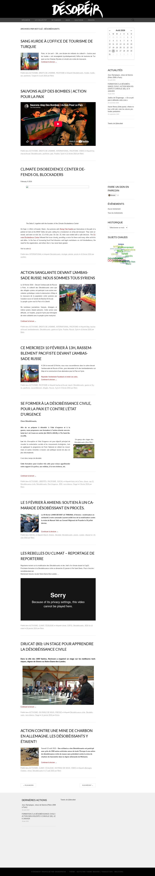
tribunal (87, 535)
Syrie (62, 154)
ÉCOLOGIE (49, 625)
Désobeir (58, 535)
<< (109, 30)
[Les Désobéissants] (77, 9)
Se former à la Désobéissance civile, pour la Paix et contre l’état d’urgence (56, 408)
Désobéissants (78, 73)
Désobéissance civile (28, 484)
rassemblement (36, 388)
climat (86, 481)
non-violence (67, 484)
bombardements (33, 329)
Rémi (52, 76)
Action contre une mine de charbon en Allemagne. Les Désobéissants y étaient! (57, 736)
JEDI (60, 484)
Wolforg (119, 871)
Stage (75, 484)
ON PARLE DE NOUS (46, 712)
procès (76, 254)
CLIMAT (41, 625)
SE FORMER (56, 20)
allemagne (88, 768)
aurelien (23, 257)
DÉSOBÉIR (26, 20)
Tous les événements (115, 213)
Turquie (34, 76)
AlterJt (45, 535)
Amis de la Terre (77, 481)
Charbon (23, 771)
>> (131, 30)
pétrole (70, 254)
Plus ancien (28, 785)
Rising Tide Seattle (66, 229)
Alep (87, 327)
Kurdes (86, 73)
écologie (64, 254)
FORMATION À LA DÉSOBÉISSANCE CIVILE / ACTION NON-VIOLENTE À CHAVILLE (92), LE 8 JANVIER (39, 816)
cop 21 (91, 481)
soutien (81, 535)
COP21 (69, 625)
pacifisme (27, 76)
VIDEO (81, 151)
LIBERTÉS (43, 481)
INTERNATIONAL (62, 151)
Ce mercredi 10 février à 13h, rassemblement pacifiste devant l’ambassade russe (56, 353)
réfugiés (45, 388)
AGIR (68, 20)
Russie (71, 329)
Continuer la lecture (49, 62)
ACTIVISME (33, 73)
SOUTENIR (79, 20)
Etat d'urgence (53, 484)
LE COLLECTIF (41, 20)
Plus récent (87, 785)
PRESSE (58, 712)
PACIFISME (60, 73)
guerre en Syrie (56, 329)
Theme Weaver (93, 871)
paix (51, 154)
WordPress (60, 871)
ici (30, 249)
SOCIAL (60, 481)
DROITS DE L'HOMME (47, 73)
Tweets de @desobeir (115, 123)
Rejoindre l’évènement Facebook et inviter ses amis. (59, 377)
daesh (70, 385)
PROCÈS (91, 20)
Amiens (51, 535)
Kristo (57, 715)
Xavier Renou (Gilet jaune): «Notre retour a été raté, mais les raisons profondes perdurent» (121, 109)
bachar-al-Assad (61, 385)
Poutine (57, 154)
